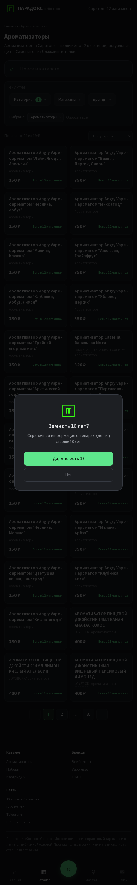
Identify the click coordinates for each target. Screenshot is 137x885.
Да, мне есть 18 (68, 458)
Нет (68, 475)
